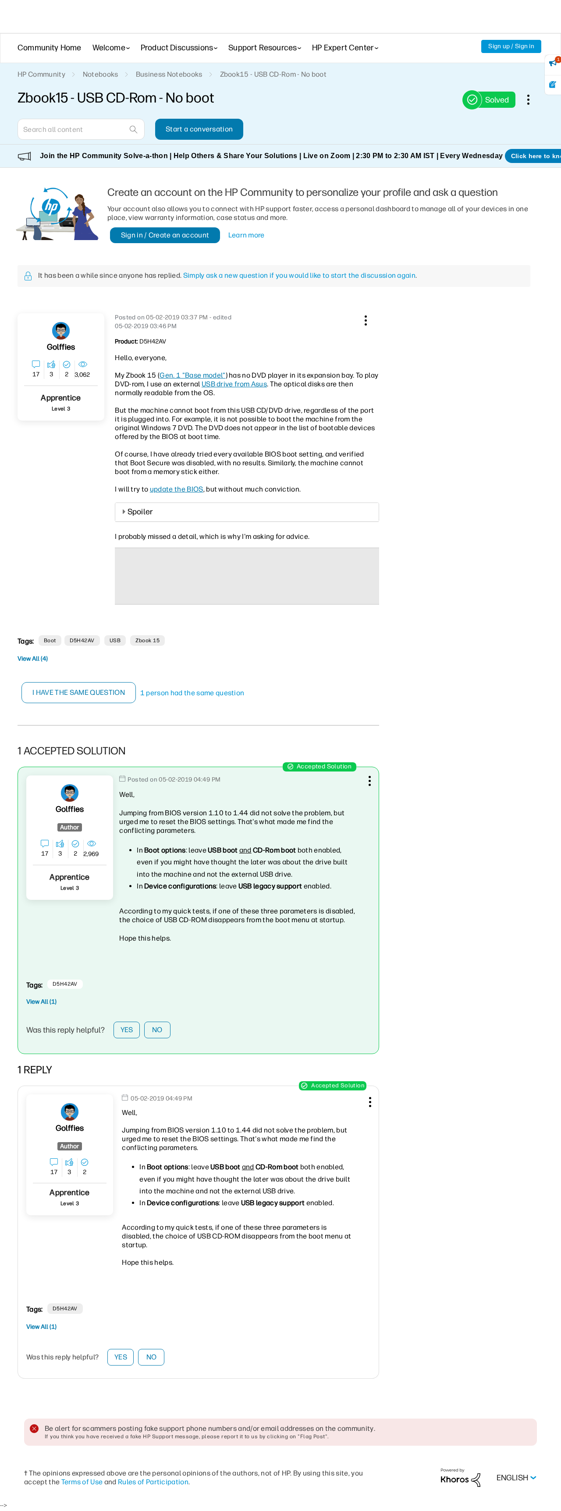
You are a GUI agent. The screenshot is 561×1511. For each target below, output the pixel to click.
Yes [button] (127, 1030)
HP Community (41, 74)
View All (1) (41, 1001)
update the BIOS (176, 489)
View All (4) (33, 658)
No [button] (157, 1030)
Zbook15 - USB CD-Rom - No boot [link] (273, 74)
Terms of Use (82, 1482)
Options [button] (532, 99)
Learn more (246, 235)
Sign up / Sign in (511, 46)
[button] (365, 319)
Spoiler (140, 512)
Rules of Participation (153, 1482)
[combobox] (81, 129)
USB (115, 640)
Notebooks (100, 74)
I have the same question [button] (78, 692)
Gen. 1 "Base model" (192, 375)
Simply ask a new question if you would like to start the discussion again (299, 275)
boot (50, 640)
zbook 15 (147, 640)
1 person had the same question (192, 693)
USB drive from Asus (234, 384)
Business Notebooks (169, 74)
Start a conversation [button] (199, 129)
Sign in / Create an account (165, 235)
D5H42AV (82, 640)
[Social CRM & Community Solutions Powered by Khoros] (460, 1477)
